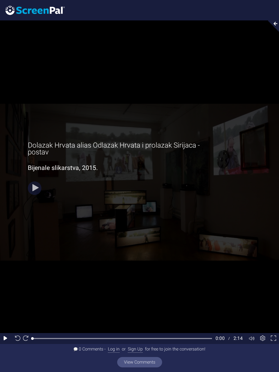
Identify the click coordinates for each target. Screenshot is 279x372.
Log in (114, 349)
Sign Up (135, 349)
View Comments (139, 362)
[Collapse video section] (272, 26)
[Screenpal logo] (32, 10)
